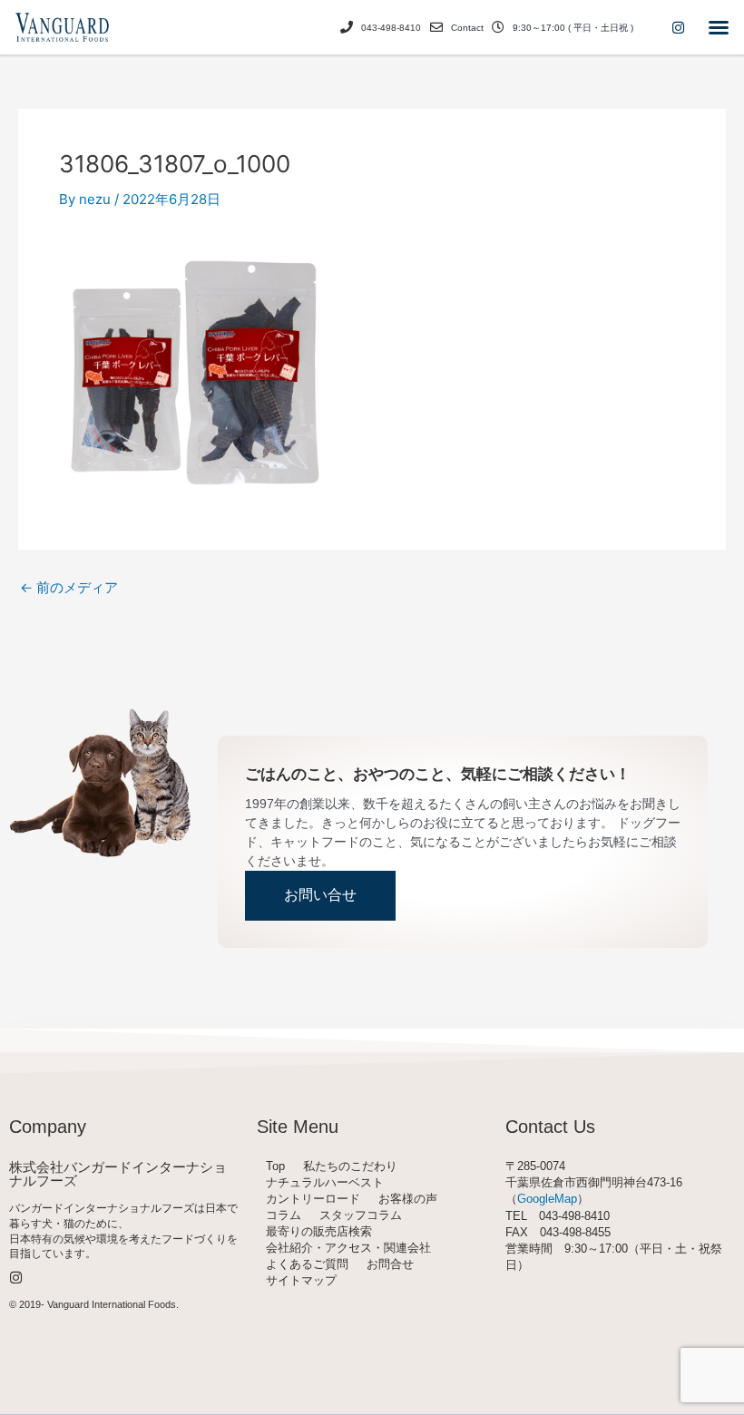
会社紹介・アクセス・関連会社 (348, 1247)
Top (275, 1166)
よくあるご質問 (307, 1264)
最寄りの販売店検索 (319, 1231)
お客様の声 (407, 1198)
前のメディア (69, 587)
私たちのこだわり (350, 1166)
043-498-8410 (391, 28)
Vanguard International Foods (111, 1304)
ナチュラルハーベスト (325, 1182)
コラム (283, 1215)
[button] (718, 27)
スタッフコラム (360, 1215)
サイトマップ (301, 1280)
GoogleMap (547, 1198)
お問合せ (390, 1264)
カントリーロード (313, 1198)
